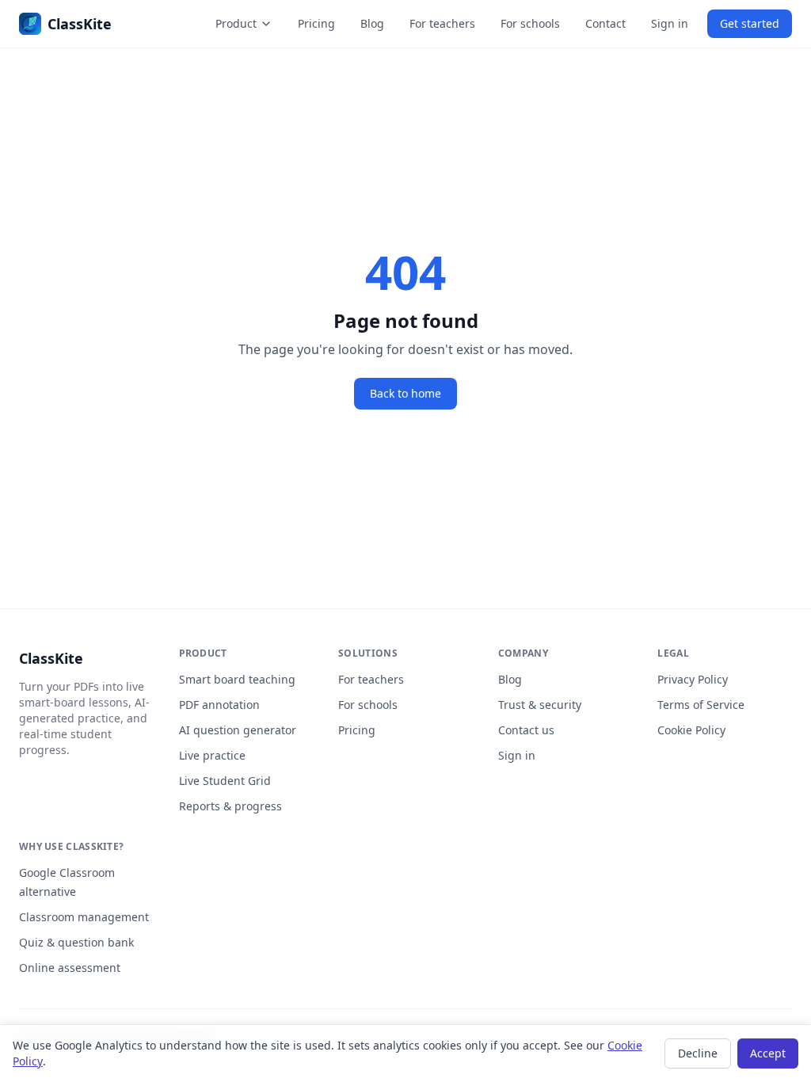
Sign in (669, 23)
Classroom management (84, 916)
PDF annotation (219, 704)
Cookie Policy (691, 729)
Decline (698, 1053)
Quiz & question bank (76, 942)
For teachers (442, 23)
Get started (749, 23)
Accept (768, 1053)
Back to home (405, 393)
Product (236, 23)
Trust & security (539, 704)
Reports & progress (230, 805)
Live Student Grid (225, 780)
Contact (605, 23)
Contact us (526, 729)
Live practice (212, 755)
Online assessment (69, 967)
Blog (372, 23)
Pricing (316, 23)
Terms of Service (700, 704)
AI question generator (237, 729)
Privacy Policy (692, 679)
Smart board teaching (237, 679)
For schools (530, 23)
